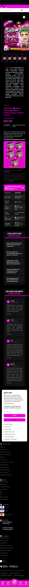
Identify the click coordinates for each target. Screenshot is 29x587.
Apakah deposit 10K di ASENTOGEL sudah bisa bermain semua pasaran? (13, 262)
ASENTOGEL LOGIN (14, 573)
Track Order (3, 459)
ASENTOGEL (9, 67)
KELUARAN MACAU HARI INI (7, 548)
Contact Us (3, 449)
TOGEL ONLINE (3, 553)
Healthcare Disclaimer (6, 475)
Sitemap (2, 457)
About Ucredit (4, 497)
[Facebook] (1, 579)
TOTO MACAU (3, 555)
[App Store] (4, 567)
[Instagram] (4, 579)
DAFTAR (14, 415)
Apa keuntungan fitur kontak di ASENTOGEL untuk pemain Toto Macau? (14, 253)
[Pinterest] (13, 579)
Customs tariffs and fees (7, 462)
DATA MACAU (3, 543)
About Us (2, 447)
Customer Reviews (5, 487)
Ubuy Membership (5, 470)
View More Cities (4, 558)
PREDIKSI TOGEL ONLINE (6, 545)
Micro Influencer (4, 467)
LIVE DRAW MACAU (5, 538)
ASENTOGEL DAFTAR (6, 575)
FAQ (1, 494)
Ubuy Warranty (4, 472)
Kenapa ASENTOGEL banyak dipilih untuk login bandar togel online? (14, 244)
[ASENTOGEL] (7, 7)
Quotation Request (5, 452)
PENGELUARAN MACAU (6, 550)
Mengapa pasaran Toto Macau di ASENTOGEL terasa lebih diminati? (13, 280)
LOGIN (14, 419)
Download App (4, 482)
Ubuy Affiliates (4, 499)
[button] (24, 17)
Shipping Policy (4, 464)
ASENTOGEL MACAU (19, 575)
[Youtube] (7, 579)
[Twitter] (10, 579)
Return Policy (3, 489)
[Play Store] (13, 567)
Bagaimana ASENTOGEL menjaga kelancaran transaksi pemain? (13, 271)
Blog (1, 492)
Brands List (3, 484)
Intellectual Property (5, 454)
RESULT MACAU (4, 540)
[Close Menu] (1, 8)
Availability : (7, 125)
